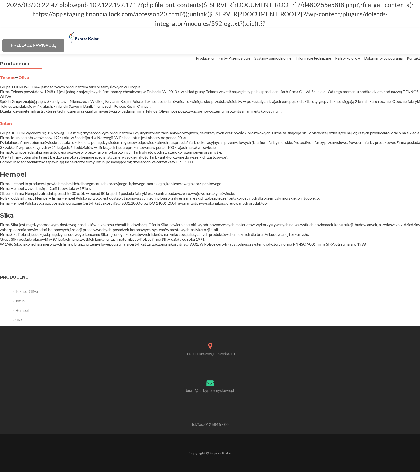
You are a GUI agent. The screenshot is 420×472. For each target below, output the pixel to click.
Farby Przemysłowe (234, 58)
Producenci (205, 58)
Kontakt (413, 58)
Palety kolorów (347, 58)
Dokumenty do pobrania (383, 58)
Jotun (6, 123)
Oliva (23, 77)
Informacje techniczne (313, 58)
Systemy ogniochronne (272, 58)
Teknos (7, 77)
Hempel (22, 310)
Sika (18, 319)
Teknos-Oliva (26, 291)
